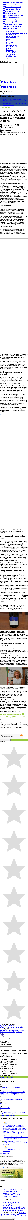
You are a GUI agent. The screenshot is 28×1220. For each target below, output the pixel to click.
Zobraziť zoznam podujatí (8, 1115)
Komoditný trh (11, 37)
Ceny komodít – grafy (11, 11)
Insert (13, 1219)
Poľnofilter (9, 50)
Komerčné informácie (13, 36)
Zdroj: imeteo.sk (4, 1153)
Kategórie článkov (10, 28)
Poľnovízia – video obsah (12, 5)
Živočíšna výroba (11, 56)
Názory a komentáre (13, 45)
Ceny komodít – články (12, 9)
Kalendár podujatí (9, 1205)
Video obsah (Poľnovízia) (11, 1202)
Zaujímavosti (10, 54)
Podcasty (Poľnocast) (10, 1204)
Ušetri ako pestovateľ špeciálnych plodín (14, 99)
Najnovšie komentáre (11, 17)
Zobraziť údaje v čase (6, 1077)
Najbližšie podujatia (10, 13)
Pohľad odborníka (12, 47)
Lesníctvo (9, 42)
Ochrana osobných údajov (11, 1194)
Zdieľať (11, 714)
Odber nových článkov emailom (13, 1190)
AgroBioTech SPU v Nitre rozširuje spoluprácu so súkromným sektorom (12, 1026)
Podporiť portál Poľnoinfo (12, 24)
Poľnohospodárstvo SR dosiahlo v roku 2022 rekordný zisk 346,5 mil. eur (12, 1031)
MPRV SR (9, 44)
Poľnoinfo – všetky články (13, 2)
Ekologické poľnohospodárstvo (16, 33)
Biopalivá (9, 30)
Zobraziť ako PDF (19, 717)
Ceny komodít (10, 31)
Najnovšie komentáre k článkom (14, 1208)
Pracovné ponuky (10, 20)
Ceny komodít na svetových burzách (15, 1207)
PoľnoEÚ (9, 48)
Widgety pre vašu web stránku (13, 1210)
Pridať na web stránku (6, 1078)
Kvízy (8, 39)
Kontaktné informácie (10, 1196)
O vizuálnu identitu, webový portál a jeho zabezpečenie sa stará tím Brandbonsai (13, 1214)
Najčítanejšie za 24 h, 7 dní (13, 15)
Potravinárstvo (11, 51)
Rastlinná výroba (12, 53)
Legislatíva (10, 40)
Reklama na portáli (9, 1193)
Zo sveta (8, 107)
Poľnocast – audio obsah (12, 7)
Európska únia (11, 34)
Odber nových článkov (11, 22)
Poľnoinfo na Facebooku (12, 26)
